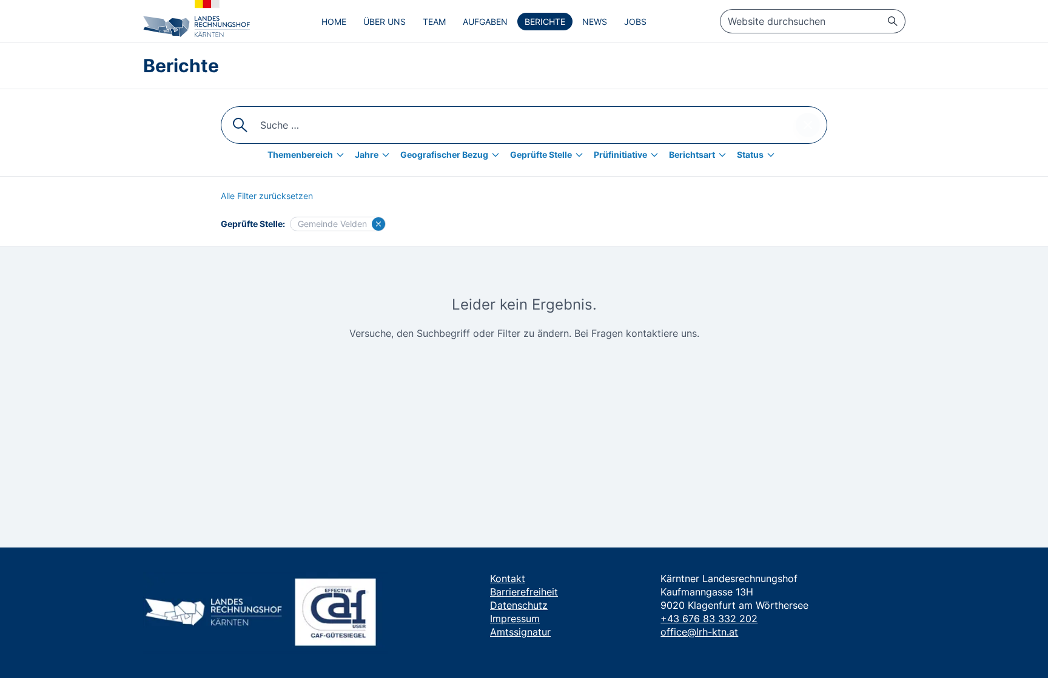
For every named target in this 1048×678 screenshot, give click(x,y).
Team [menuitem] (434, 21)
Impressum (515, 618)
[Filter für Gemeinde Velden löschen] (378, 224)
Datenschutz (519, 605)
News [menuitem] (594, 21)
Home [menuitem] (333, 21)
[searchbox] (812, 21)
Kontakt (507, 578)
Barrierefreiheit (524, 592)
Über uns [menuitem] (384, 21)
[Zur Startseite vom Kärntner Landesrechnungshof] (196, 18)
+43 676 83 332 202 (708, 618)
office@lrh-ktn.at (699, 632)
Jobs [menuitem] (635, 21)
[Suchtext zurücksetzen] (808, 125)
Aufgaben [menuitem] (485, 21)
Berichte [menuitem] (545, 21)
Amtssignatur (520, 632)
